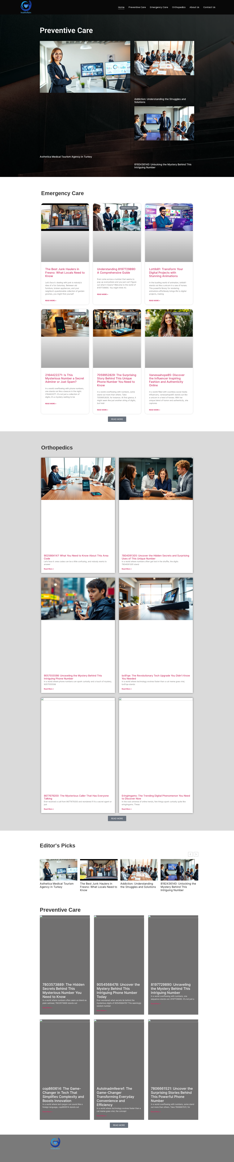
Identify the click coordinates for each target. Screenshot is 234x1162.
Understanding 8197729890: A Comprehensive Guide (116, 270)
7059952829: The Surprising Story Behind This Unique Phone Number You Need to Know (116, 380)
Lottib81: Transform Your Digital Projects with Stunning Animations (166, 272)
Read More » (50, 301)
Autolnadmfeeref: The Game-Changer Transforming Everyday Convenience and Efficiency (115, 1096)
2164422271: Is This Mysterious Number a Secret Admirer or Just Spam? (64, 378)
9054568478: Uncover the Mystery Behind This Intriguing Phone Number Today (118, 990)
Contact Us (209, 7)
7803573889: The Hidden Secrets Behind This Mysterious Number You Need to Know (63, 990)
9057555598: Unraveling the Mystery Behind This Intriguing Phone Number (73, 677)
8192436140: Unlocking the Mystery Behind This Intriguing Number (178, 887)
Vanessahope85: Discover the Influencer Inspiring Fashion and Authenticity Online (167, 380)
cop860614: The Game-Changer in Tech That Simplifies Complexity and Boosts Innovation (63, 1094)
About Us (194, 7)
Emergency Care (159, 7)
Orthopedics (179, 7)
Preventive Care (137, 7)
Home (121, 7)
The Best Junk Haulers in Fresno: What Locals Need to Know (65, 272)
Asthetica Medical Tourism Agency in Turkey (66, 156)
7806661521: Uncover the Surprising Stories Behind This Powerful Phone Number (172, 1094)
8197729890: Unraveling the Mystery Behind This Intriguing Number (171, 988)
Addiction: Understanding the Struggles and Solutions (138, 885)
